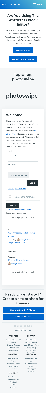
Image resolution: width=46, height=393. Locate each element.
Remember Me (20, 175)
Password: (12, 164)
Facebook (13, 382)
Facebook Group (13, 363)
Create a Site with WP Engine (13, 341)
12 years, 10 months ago (18, 260)
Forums (29, 210)
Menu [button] (39, 4)
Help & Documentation (31, 362)
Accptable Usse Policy (31, 345)
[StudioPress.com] (11, 4)
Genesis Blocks (23, 50)
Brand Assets (31, 340)
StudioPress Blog (31, 358)
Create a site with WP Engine (23, 310)
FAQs (31, 366)
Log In (32, 183)
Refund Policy (31, 350)
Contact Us (31, 353)
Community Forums (15, 210)
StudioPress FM (13, 379)
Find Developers (13, 358)
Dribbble (13, 387)
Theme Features (13, 348)
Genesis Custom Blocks (23, 59)
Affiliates (31, 371)
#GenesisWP (13, 366)
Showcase (13, 353)
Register (11, 188)
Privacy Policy (31, 348)
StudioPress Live (13, 377)
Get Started (13, 350)
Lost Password (20, 188)
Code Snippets (31, 369)
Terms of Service (31, 342)
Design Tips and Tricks (16, 243)
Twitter (13, 385)
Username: (13, 155)
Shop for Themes (23, 317)
